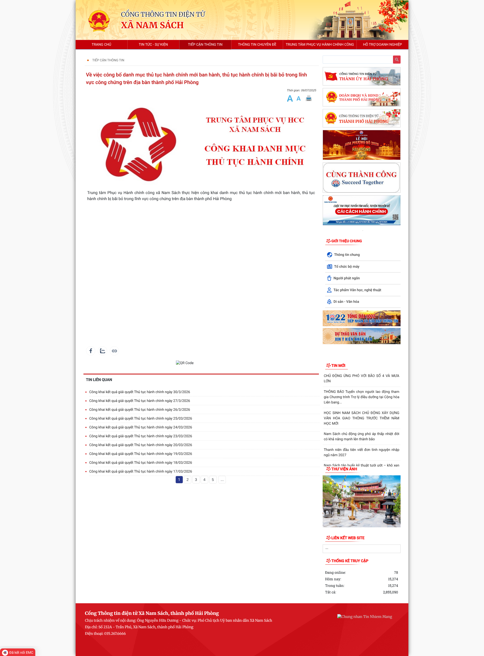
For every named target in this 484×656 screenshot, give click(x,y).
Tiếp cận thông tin (108, 60)
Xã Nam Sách (152, 25)
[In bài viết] (309, 98)
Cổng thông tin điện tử (163, 14)
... (222, 480)
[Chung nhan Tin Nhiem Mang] (364, 616)
